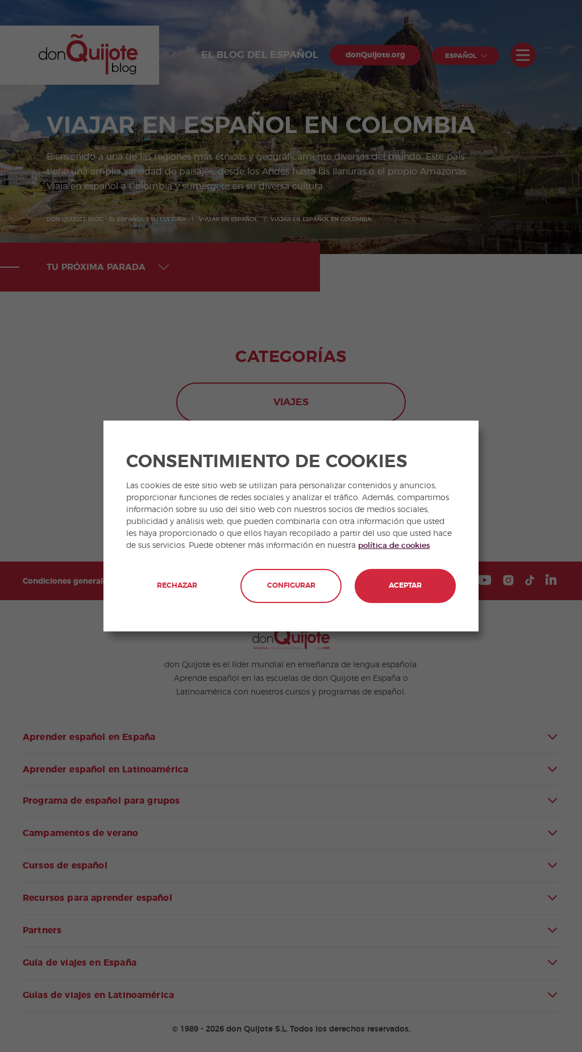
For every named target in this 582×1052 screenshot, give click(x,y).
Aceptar (405, 585)
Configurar (291, 585)
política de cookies (394, 546)
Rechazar (177, 585)
